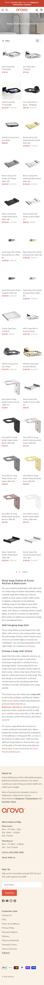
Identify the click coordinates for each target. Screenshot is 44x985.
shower (31, 646)
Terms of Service (9, 949)
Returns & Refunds (10, 940)
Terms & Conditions (10, 923)
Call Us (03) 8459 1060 (13, 852)
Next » (25, 571)
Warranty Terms (9, 944)
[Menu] (2, 9)
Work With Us (8, 857)
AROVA (11, 977)
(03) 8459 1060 (16, 2)
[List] (40, 40)
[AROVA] (22, 10)
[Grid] (37, 40)
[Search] (7, 9)
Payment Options (10, 932)
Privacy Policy (8, 928)
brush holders (13, 700)
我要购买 (6, 953)
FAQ (4, 919)
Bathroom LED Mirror (12, 707)
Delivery (5, 936)
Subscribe (9, 893)
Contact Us (7, 915)
